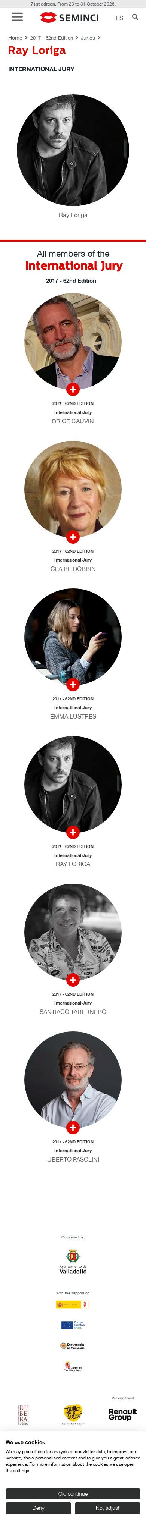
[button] (19, 17)
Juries (88, 38)
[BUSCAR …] (135, 17)
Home (15, 38)
